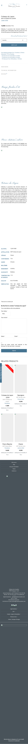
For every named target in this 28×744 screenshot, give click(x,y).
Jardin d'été (4, 20)
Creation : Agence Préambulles (13, 614)
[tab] (14, 66)
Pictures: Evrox (13, 616)
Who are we (14, 462)
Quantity (4, 40)
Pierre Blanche (7, 444)
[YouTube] (8, 474)
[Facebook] (1, 474)
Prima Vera (21, 399)
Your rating (4, 311)
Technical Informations (8, 70)
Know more (4, 67)
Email (16, 336)
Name (3, 336)
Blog (14, 464)
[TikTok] (6, 474)
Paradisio (7, 403)
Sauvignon (20, 395)
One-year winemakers (14, 466)
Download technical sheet (19, 36)
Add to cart (14, 45)
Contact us (14, 470)
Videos (14, 468)
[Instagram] (4, 474)
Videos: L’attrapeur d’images (14, 619)
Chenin (21, 444)
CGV (13, 611)
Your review (4, 317)
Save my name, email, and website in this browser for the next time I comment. (14, 345)
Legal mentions (13, 608)
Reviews (4, 74)
